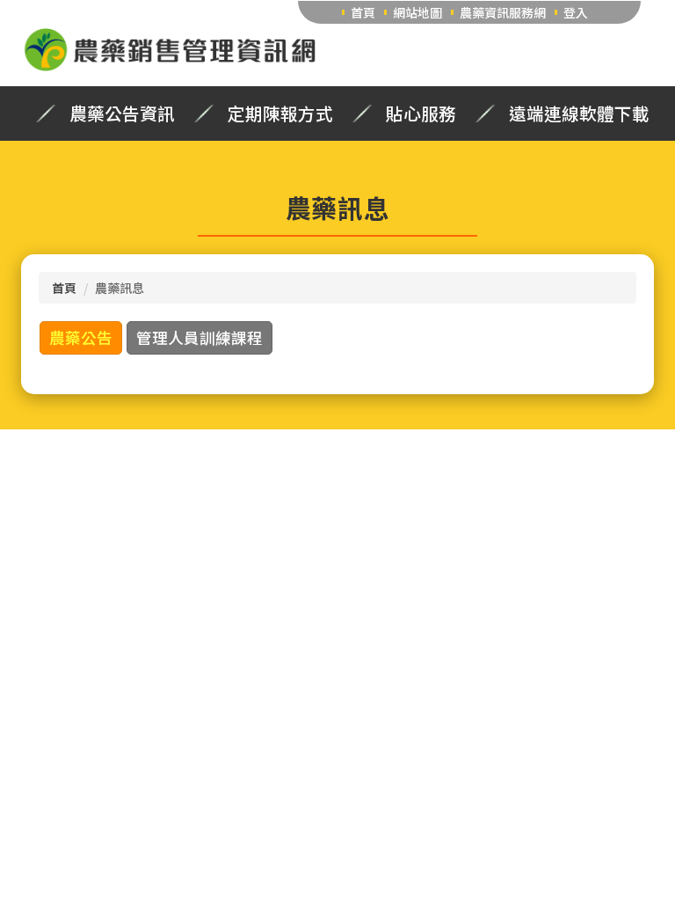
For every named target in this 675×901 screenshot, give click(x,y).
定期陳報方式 (280, 113)
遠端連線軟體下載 (579, 113)
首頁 (363, 12)
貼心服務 (421, 113)
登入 (575, 12)
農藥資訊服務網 (503, 12)
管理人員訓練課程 (199, 337)
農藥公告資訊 (122, 113)
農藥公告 (80, 337)
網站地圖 (417, 12)
